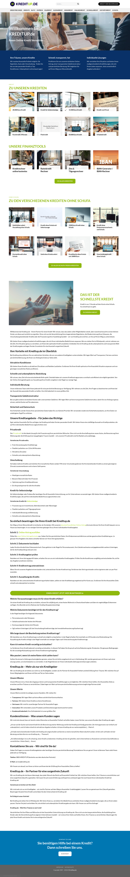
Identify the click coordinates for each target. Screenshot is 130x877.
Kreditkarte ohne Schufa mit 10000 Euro (77, 255)
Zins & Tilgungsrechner (76, 170)
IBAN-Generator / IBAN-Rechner (105, 170)
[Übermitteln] (78, 4)
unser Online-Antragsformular (27, 536)
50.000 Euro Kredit (75, 135)
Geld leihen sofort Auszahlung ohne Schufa (21, 226)
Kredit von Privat (103, 110)
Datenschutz (69, 867)
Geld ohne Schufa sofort (49, 254)
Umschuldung (30, 64)
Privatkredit (17, 433)
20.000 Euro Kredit (19, 110)
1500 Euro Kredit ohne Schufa (76, 226)
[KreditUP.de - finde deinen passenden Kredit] (24, 4)
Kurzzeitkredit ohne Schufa (20, 255)
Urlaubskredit (102, 135)
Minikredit (68, 10)
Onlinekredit (79, 10)
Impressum (59, 867)
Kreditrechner (16, 10)
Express (40, 10)
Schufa (115, 10)
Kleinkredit (58, 10)
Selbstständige (32, 501)
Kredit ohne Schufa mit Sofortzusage (49, 226)
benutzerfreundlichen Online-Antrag (73, 525)
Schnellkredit (92, 10)
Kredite (27, 10)
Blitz (33, 10)
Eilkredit (48, 10)
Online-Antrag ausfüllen (29, 532)
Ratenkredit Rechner (46, 170)
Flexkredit (44, 135)
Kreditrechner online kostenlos (20, 170)
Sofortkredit (105, 10)
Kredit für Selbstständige (49, 110)
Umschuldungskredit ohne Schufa (104, 255)
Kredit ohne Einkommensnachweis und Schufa (104, 227)
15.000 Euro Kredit (75, 110)
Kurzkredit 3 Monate (20, 135)
